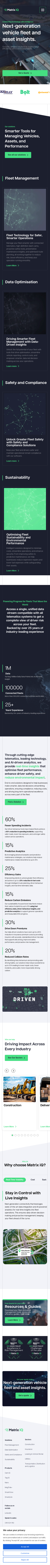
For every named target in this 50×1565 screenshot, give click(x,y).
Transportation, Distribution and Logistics (35, 1465)
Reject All (25, 1560)
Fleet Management (12, 1445)
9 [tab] (38, 1135)
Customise (25, 1553)
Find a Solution (14, 802)
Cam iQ (7, 1473)
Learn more (11, 366)
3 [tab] (19, 1135)
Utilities (27, 1459)
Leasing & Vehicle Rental (34, 1454)
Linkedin (8, 1513)
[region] (25, 1546)
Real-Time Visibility (14, 1180)
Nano (7, 1483)
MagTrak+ (8, 1487)
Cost (33, 1180)
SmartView (9, 1492)
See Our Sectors (15, 1058)
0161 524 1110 (9, 1523)
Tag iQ (7, 1478)
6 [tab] (28, 1135)
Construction (30, 1444)
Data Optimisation (11, 1450)
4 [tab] (22, 1135)
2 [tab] (16, 1135)
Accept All (25, 1547)
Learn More (11, 266)
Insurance (28, 1449)
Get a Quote (23, 73)
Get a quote (24, 1396)
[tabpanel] (19, 1103)
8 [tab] (34, 1135)
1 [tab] (12, 1135)
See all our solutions (17, 155)
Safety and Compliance (13, 1455)
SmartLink (8, 1497)
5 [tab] (25, 1135)
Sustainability (10, 1460)
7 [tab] (31, 1135)
